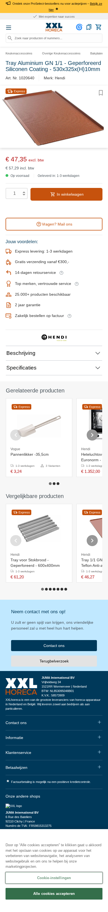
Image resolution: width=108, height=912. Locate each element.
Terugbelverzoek (54, 661)
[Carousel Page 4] (54, 589)
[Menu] (9, 27)
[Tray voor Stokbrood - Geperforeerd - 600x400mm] (39, 528)
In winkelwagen (70, 194)
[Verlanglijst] (89, 27)
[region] (54, 870)
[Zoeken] (10, 38)
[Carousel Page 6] (61, 589)
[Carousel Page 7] (65, 589)
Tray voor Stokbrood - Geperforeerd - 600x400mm (35, 563)
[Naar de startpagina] (54, 27)
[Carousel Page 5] (57, 589)
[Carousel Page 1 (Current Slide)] (50, 483)
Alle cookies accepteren (54, 894)
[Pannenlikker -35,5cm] (39, 423)
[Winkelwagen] (98, 27)
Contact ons (54, 645)
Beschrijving (20, 353)
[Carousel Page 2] (54, 483)
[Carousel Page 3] (57, 483)
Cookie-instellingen (54, 878)
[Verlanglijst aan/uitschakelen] (101, 93)
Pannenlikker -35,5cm (30, 454)
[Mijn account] (80, 27)
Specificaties (21, 368)
